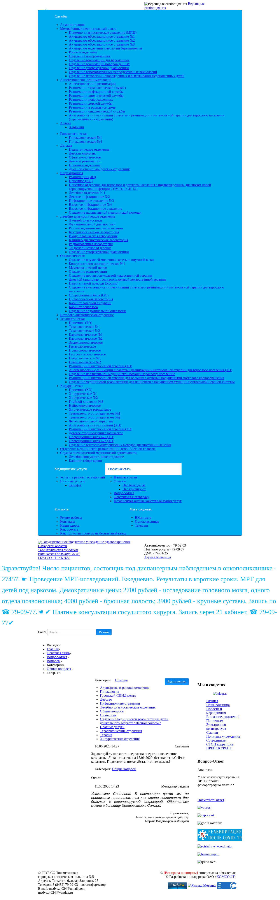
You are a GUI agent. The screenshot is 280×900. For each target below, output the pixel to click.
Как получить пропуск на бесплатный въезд (93, 533)
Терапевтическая (72, 319)
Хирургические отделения (120, 739)
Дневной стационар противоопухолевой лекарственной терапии (117, 279)
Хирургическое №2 (83, 397)
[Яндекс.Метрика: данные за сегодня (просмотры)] (202, 886)
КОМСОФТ (226, 877)
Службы (61, 16)
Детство (106, 699)
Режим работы (71, 517)
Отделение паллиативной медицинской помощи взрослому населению (122, 374)
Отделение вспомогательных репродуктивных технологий (113, 72)
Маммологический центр (88, 267)
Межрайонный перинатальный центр (88, 28)
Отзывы (120, 481)
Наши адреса (69, 525)
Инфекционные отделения (120, 703)
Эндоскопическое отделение (90, 248)
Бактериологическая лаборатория (94, 232)
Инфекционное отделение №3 (91, 200)
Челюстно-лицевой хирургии (91, 421)
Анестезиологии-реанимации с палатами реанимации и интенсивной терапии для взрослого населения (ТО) (150, 370)
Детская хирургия (82, 153)
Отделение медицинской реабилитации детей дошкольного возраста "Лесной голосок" (134, 721)
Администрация (72, 24)
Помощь (121, 680)
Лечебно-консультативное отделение (96, 457)
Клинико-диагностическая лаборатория (98, 240)
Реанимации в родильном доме (92, 107)
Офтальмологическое (85, 157)
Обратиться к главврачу (131, 497)
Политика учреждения (223, 736)
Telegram (141, 525)
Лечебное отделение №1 (87, 193)
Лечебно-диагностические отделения (128, 707)
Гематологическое (82, 346)
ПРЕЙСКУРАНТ (219, 748)
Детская (66, 145)
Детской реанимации (84, 161)
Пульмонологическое (85, 350)
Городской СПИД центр (118, 695)
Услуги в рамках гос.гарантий (82, 477)
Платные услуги (72, 481)
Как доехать (69, 529)
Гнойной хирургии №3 (86, 401)
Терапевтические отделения (121, 731)
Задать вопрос (177, 681)
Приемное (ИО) (81, 181)
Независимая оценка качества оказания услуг (148, 501)
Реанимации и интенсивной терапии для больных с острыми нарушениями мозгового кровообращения (146, 378)
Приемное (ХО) (80, 390)
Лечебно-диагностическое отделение (87, 216)
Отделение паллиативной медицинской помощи (105, 212)
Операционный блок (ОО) (88, 295)
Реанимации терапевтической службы (97, 88)
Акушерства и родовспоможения (124, 687)
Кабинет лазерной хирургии (90, 303)
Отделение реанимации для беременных (99, 60)
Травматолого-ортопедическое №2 (94, 417)
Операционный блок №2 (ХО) (91, 441)
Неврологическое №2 (85, 362)
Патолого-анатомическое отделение (87, 315)
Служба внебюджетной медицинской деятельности (98, 453)
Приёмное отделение (84, 165)
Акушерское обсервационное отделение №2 (102, 40)
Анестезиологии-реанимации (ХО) (95, 425)
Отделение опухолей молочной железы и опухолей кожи (111, 260)
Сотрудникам (216, 740)
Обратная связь (119, 469)
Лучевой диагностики (85, 220)
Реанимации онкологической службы (97, 111)
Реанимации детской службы (90, 103)
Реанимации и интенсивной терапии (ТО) (100, 366)
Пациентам (214, 720)
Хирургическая (71, 386)
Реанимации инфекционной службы (96, 91)
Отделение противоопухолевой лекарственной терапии (110, 275)
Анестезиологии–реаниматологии (85, 80)
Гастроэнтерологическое (87, 354)
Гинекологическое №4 (85, 141)
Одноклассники (147, 521)
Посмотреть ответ (211, 800)
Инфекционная (71, 173)
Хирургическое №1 (83, 394)
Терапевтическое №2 (84, 330)
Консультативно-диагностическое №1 (97, 263)
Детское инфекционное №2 (89, 197)
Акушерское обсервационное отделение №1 (102, 36)
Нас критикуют (134, 489)
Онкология (108, 715)
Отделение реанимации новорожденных (99, 64)
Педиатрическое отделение (89, 149)
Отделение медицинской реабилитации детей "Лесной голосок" (108, 449)
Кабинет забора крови (85, 460)
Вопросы (53, 661)
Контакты (62, 509)
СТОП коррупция (219, 744)
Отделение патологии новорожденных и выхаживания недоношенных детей (126, 76)
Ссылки (212, 732)
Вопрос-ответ (124, 493)
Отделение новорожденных (89, 56)
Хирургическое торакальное (90, 409)
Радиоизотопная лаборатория (91, 244)
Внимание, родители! (222, 717)
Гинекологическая (73, 133)
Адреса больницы (157, 557)
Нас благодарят (133, 485)
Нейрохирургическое (85, 405)
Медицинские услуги (71, 469)
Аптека (65, 123)
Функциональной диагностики (92, 224)
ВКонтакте (143, 517)
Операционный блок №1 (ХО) (91, 437)
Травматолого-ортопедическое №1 (94, 413)
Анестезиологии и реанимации (92, 84)
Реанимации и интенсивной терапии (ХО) (100, 429)
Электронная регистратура (216, 726)
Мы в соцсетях (141, 509)
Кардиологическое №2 (86, 338)
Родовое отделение (83, 52)
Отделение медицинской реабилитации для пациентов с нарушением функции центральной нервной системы (152, 382)
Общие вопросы (59, 669)
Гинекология (109, 691)
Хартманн (76, 127)
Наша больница (218, 705)
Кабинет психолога (83, 307)
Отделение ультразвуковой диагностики (99, 68)
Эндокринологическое (86, 342)
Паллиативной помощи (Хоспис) (93, 283)
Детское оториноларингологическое (96, 433)
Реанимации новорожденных (91, 99)
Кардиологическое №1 (86, 334)
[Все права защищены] (181, 873)
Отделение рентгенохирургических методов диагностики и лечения (120, 445)
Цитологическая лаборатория (91, 299)
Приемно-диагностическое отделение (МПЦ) (102, 32)
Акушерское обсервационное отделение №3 (102, 44)
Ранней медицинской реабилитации (96, 228)
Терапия (106, 735)
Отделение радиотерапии (88, 271)
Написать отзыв (126, 477)
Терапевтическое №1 (84, 327)
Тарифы (75, 485)
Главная (53, 649)
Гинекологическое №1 (85, 137)
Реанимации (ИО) (82, 177)
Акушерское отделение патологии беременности (105, 48)
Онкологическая (72, 256)
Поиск (42, 632)
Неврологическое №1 (85, 358)
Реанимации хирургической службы (96, 95)
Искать (104, 632)
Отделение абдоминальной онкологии (97, 311)
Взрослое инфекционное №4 (90, 204)
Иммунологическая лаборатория (93, 236)
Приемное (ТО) (80, 323)
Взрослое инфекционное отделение (95, 208)
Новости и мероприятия (216, 711)
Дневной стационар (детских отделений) (99, 169)
